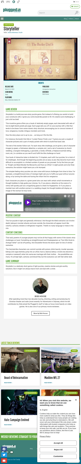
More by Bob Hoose (41, 313)
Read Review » (8, 382)
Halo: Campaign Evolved (16, 420)
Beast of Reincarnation (16, 377)
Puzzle (20, 32)
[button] (2, 19)
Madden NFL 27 (52, 377)
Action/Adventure (13, 32)
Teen (5, 32)
